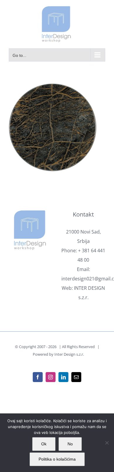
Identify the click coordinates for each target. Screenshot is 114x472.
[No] (107, 443)
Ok (43, 444)
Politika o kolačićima (57, 459)
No (70, 444)
